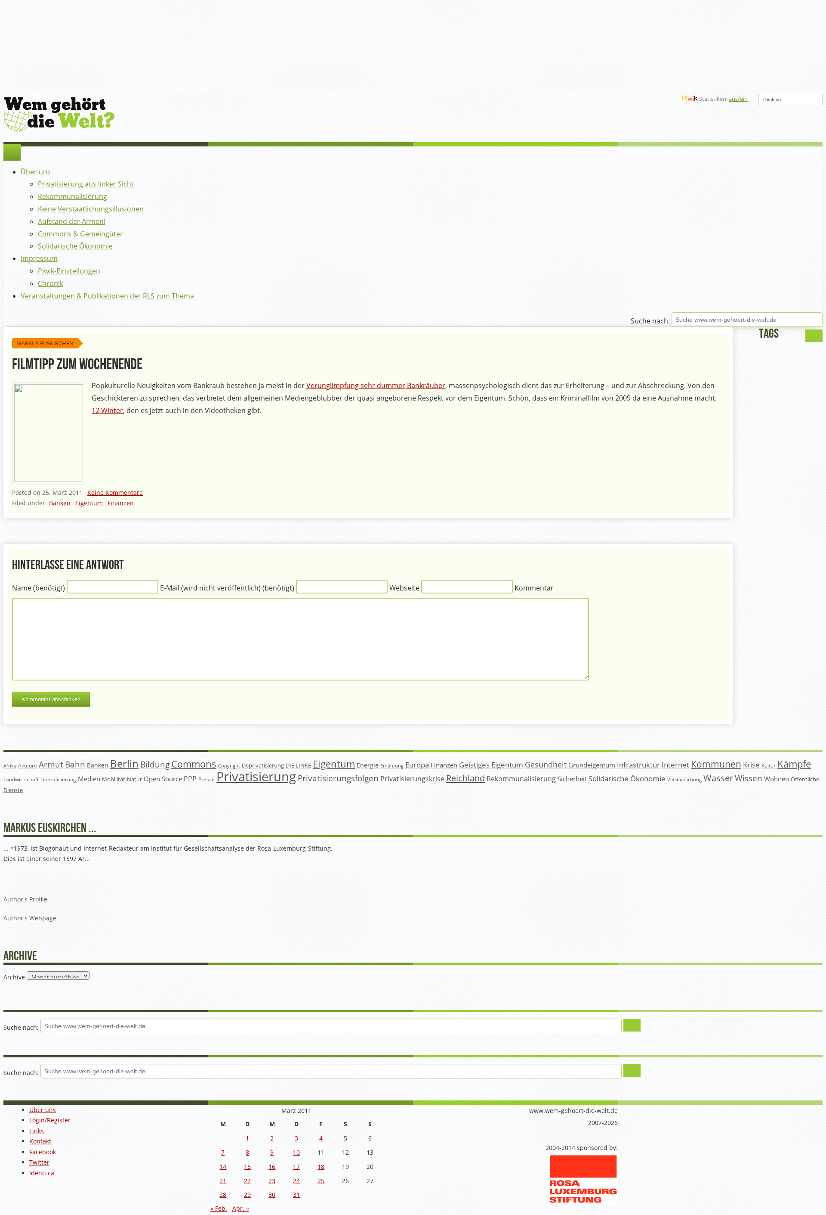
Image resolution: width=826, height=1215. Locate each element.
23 (271, 1181)
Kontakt (40, 1141)
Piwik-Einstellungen (69, 271)
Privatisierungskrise (412, 778)
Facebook (42, 1152)
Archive (14, 977)
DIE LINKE (298, 765)
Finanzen (121, 503)
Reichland (465, 778)
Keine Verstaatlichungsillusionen (91, 209)
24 (296, 1181)
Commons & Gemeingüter (80, 234)
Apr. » (240, 1208)
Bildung (155, 764)
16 (271, 1166)
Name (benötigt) (38, 588)
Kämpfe (794, 764)
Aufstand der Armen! (71, 221)
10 (296, 1152)
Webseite (404, 588)
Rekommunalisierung (72, 196)
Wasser (718, 778)
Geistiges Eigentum (491, 765)
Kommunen (716, 764)
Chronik (50, 283)
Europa (417, 765)
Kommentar (534, 588)
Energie (368, 765)
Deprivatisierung (263, 765)
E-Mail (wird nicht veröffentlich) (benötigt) (227, 588)
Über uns (36, 172)
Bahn (75, 764)
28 (222, 1194)
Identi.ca (41, 1173)
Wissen (748, 778)
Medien (89, 778)
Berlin (124, 764)
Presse (206, 779)
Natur (134, 779)
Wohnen (776, 778)
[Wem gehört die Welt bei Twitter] (620, 99)
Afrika (9, 766)
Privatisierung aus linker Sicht (86, 184)
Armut (51, 764)
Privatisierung (256, 776)
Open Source (163, 778)
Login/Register (50, 1120)
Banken (60, 503)
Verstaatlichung (684, 779)
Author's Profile (25, 899)
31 (296, 1194)
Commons (193, 764)
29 (247, 1194)
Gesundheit (546, 764)
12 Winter (107, 410)
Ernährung (392, 765)
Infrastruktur (638, 765)
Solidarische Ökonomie (75, 246)
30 (271, 1194)
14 (222, 1166)
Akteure (27, 765)
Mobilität (113, 779)
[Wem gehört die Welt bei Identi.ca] (634, 99)
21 (222, 1181)
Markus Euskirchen (45, 343)
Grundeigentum (591, 765)
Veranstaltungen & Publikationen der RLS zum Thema (107, 296)
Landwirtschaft (21, 779)
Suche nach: (650, 321)
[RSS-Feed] (647, 99)
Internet (675, 765)
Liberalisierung (58, 779)
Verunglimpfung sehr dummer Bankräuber (375, 385)
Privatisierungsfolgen (338, 778)
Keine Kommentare (115, 492)
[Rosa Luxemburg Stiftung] (583, 1201)
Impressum (39, 258)
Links (36, 1131)
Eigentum (89, 503)
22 (247, 1181)
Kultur (768, 765)
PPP (190, 778)
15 (247, 1166)
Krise (751, 765)
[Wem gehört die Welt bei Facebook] (606, 99)
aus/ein (738, 99)
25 (320, 1181)
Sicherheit (572, 778)
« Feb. (218, 1208)
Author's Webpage (29, 918)
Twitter (39, 1162)
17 (296, 1166)
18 (320, 1166)
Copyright (229, 765)
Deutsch (772, 99)
